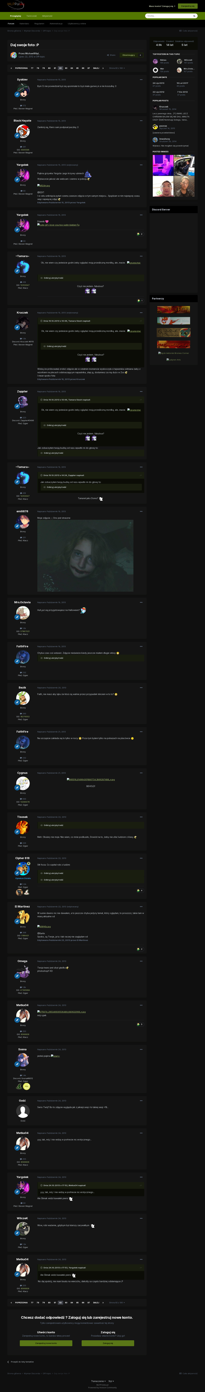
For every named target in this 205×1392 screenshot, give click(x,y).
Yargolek (22, 164)
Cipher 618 (22, 858)
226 (24, 843)
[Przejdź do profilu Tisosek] (23, 827)
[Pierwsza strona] (11, 68)
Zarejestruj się (187, 6)
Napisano (51, 79)
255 (24, 1031)
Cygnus (22, 772)
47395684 (25, 990)
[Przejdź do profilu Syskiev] (23, 90)
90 (24, 191)
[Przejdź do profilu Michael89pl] (13, 55)
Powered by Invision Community (102, 1387)
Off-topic (40, 56)
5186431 (25, 935)
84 (72, 68)
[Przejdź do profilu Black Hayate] (23, 131)
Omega (22, 961)
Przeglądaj (15, 16)
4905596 (25, 150)
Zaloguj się (108, 1343)
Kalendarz (24, 23)
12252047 (25, 285)
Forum (11, 23)
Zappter (22, 391)
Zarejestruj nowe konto (46, 1343)
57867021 (25, 631)
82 (60, 68)
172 (24, 105)
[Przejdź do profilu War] (155, 70)
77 (32, 68)
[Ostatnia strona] (103, 68)
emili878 (22, 511)
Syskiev (22, 79)
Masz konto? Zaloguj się (161, 6)
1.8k (24, 987)
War (162, 68)
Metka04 (22, 1005)
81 (55, 68)
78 (38, 68)
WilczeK (22, 1218)
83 (66, 68)
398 (24, 932)
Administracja (56, 23)
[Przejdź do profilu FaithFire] (23, 657)
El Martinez (22, 906)
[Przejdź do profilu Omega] (23, 971)
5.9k (24, 884)
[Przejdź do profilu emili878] (23, 522)
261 (24, 147)
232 (24, 672)
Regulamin (39, 23)
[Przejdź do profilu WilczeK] (23, 1229)
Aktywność (47, 16)
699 (24, 799)
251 (24, 537)
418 (24, 282)
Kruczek (22, 312)
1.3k (24, 1244)
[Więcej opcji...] (141, 80)
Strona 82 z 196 (116, 68)
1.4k (24, 1075)
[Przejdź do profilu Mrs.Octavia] (23, 613)
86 (83, 68)
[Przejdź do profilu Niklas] (155, 61)
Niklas (163, 60)
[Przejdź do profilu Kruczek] (23, 323)
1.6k (24, 628)
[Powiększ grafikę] (87, 173)
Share (112, 55)
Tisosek (22, 816)
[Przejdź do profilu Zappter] (23, 402)
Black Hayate (22, 120)
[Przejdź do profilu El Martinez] (23, 917)
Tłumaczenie (97, 1381)
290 (24, 713)
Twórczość (31, 16)
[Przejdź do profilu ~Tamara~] (23, 266)
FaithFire (22, 646)
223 (24, 417)
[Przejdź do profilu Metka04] (23, 1015)
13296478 (25, 802)
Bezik (22, 687)
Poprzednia (21, 68)
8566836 (25, 1034)
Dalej (96, 68)
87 (88, 68)
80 (49, 68)
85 (77, 68)
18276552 (25, 716)
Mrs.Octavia (22, 602)
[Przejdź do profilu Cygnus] (23, 783)
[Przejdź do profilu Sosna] (23, 1060)
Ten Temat (182, 16)
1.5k (24, 338)
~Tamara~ (22, 256)
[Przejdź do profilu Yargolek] (23, 175)
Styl (111, 1381)
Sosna (22, 1049)
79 (43, 68)
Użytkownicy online (77, 23)
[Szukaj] (194, 15)
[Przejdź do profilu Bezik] (23, 698)
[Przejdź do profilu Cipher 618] (23, 868)
